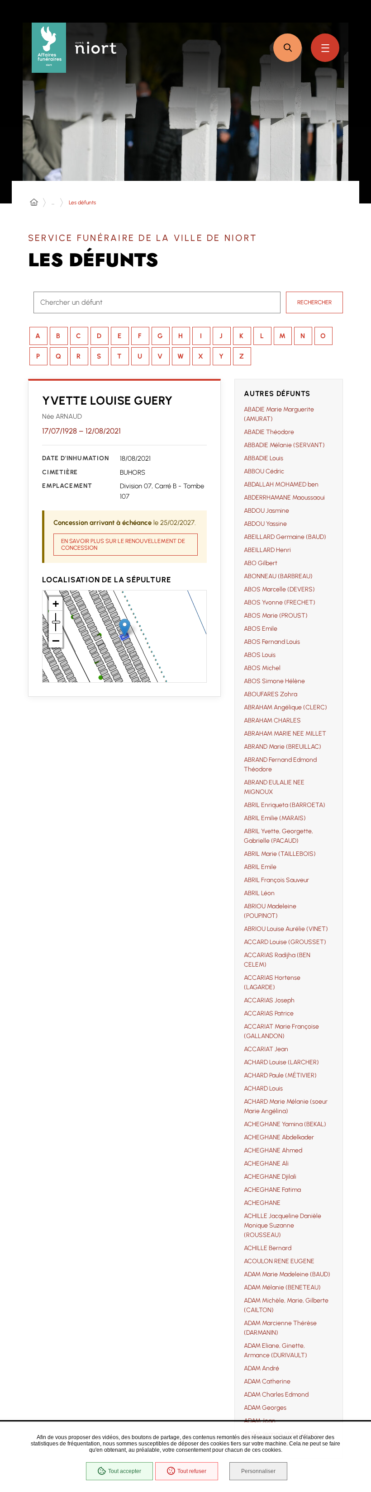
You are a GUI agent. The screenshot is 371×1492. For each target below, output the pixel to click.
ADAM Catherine (267, 1381)
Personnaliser (258, 1471)
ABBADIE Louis (263, 458)
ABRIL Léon (259, 893)
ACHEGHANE (262, 1203)
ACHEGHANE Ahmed (273, 1150)
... (53, 202)
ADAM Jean (260, 1421)
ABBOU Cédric (264, 471)
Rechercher (314, 302)
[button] (287, 47)
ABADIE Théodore (269, 432)
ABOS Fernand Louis (272, 642)
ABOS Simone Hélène (274, 681)
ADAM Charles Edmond (276, 1394)
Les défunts (82, 202)
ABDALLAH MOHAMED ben (281, 484)
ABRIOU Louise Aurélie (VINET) (286, 929)
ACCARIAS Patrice (269, 1013)
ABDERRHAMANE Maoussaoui (284, 497)
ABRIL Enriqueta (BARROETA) (284, 805)
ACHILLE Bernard (267, 1248)
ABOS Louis (260, 655)
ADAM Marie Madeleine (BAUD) (287, 1274)
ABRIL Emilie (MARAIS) (275, 818)
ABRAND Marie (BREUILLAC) (282, 747)
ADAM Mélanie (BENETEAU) (282, 1287)
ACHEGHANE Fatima (272, 1190)
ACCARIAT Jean (266, 1049)
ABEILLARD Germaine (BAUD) (285, 537)
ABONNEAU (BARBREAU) (278, 576)
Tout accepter (124, 1471)
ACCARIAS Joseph (269, 1000)
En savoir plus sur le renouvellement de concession (123, 545)
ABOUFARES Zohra (270, 694)
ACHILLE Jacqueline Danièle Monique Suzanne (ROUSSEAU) (282, 1225)
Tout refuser (191, 1471)
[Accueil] (34, 202)
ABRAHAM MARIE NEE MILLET (285, 733)
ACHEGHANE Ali (266, 1163)
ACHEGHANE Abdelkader (279, 1137)
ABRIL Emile (260, 867)
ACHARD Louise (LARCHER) (281, 1062)
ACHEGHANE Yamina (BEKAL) (285, 1124)
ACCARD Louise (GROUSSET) (285, 942)
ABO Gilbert (260, 563)
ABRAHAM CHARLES (272, 720)
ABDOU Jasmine (266, 511)
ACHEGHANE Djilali (270, 1176)
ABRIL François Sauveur (276, 880)
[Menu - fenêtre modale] (325, 47)
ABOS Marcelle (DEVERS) (279, 589)
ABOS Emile (260, 629)
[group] (288, 927)
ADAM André (261, 1368)
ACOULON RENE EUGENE (279, 1261)
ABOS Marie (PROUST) (276, 615)
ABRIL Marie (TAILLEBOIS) (280, 854)
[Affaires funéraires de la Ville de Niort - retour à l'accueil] (49, 48)
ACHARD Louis (263, 1088)
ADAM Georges (265, 1408)
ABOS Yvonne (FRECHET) (279, 602)
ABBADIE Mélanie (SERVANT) (284, 445)
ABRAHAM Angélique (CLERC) (285, 707)
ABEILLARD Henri (267, 550)
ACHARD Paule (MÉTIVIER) (280, 1075)
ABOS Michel (262, 668)
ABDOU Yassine (265, 524)
